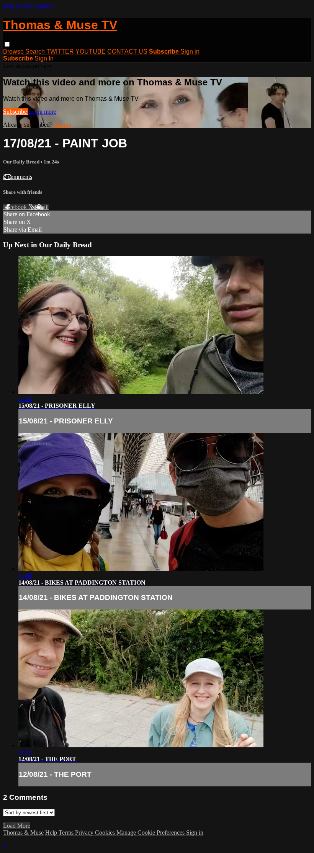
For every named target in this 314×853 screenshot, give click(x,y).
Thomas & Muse (23, 832)
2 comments (17, 176)
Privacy (85, 832)
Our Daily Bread (22, 162)
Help (52, 832)
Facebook (15, 207)
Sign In (44, 58)
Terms (67, 832)
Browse (14, 51)
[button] (7, 44)
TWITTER (60, 51)
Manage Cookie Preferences (151, 832)
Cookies (105, 832)
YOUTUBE (90, 51)
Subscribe (15, 111)
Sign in (190, 51)
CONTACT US (127, 51)
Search (35, 51)
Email (41, 207)
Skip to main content (28, 6)
